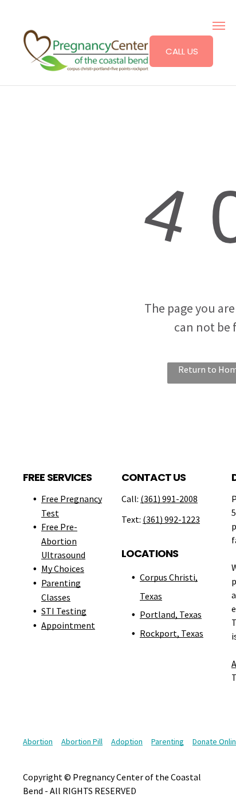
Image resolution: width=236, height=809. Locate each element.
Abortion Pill (82, 741)
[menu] (218, 25)
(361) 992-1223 (171, 519)
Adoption (127, 741)
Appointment (68, 625)
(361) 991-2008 (169, 498)
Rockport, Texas (171, 633)
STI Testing (63, 611)
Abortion (38, 741)
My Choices (62, 568)
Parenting (167, 741)
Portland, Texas (171, 614)
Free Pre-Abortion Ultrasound (63, 541)
